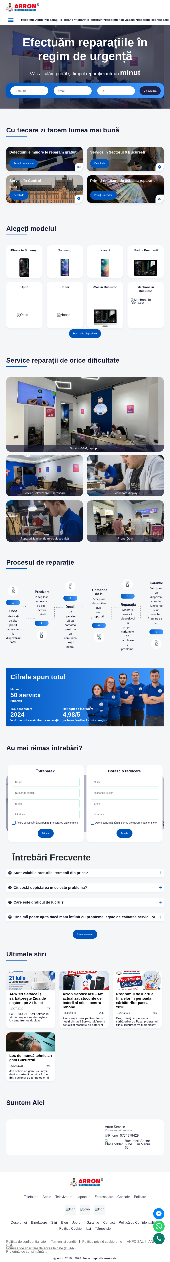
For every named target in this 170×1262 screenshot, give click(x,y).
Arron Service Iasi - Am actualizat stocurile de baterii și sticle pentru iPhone (83, 1000)
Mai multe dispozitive (85, 333)
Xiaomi (105, 250)
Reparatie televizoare (120, 19)
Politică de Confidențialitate (139, 1222)
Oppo (24, 287)
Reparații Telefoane (59, 19)
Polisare (140, 1197)
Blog (64, 1222)
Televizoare (63, 1197)
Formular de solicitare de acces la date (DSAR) (40, 1248)
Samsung (65, 250)
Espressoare (104, 1197)
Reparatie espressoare (153, 19)
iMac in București (105, 287)
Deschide (99, 163)
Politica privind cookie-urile (102, 1241)
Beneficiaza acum (23, 163)
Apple (46, 1197)
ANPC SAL (135, 1241)
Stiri (54, 1222)
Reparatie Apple (32, 19)
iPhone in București (24, 250)
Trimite (46, 833)
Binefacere (39, 1222)
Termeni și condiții (64, 1241)
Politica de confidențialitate (26, 1241)
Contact (109, 1222)
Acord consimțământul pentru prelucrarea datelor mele (47, 822)
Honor (65, 287)
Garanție (92, 1222)
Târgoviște (103, 1228)
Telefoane (31, 1197)
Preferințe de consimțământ (26, 1251)
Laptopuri (83, 1197)
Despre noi (19, 1222)
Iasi (88, 1228)
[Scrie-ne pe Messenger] (158, 1213)
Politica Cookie (70, 1228)
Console (123, 1197)
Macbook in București (145, 289)
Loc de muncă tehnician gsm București (30, 1058)
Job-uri (77, 1222)
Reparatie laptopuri (89, 19)
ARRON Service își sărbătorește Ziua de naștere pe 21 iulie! (27, 998)
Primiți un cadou (103, 195)
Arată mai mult (85, 934)
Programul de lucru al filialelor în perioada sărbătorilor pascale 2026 (135, 1000)
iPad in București (146, 250)
